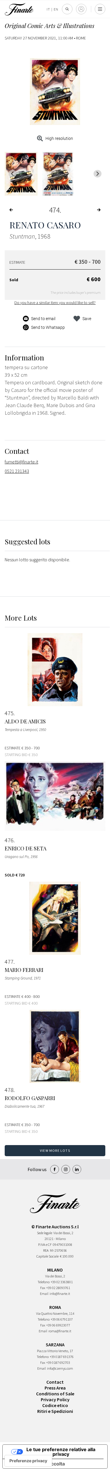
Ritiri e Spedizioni (55, 1411)
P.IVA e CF (45, 1244)
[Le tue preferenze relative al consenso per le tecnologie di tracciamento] (28, 1460)
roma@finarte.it (59, 1331)
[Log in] (81, 9)
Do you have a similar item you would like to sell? (55, 302)
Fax (42, 1288)
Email (44, 1293)
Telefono (44, 1282)
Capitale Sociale (47, 1256)
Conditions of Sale (55, 1394)
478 (9, 1090)
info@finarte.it (60, 1293)
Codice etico (55, 1405)
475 (9, 713)
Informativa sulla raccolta (36, 1464)
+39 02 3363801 (62, 1282)
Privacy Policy (55, 1399)
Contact (55, 1382)
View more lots (55, 1150)
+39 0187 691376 (62, 1356)
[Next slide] (97, 174)
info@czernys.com (60, 1368)
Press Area (55, 1388)
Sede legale (44, 1233)
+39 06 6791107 (62, 1319)
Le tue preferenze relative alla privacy (60, 1451)
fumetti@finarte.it (21, 462)
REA (46, 1250)
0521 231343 (17, 471)
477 (9, 962)
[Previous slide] (12, 174)
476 (9, 840)
